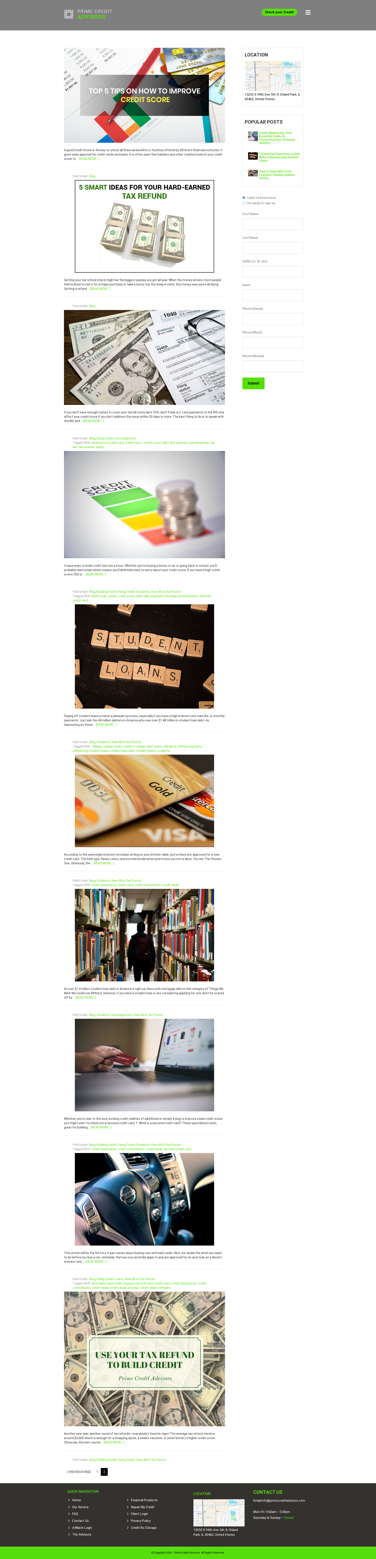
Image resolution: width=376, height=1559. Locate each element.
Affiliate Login (82, 1528)
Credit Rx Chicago (144, 1528)
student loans (146, 750)
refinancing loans (190, 746)
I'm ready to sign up (261, 203)
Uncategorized (125, 438)
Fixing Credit (105, 438)
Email (246, 285)
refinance (169, 746)
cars (167, 1283)
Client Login (139, 1514)
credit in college (134, 746)
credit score (152, 442)
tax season (86, 447)
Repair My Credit (142, 1507)
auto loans (99, 1283)
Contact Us (80, 1521)
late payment (179, 442)
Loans (119, 1279)
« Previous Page (79, 1472)
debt (165, 442)
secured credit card (177, 1149)
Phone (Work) (252, 332)
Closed (288, 1517)
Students (142, 591)
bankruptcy (99, 442)
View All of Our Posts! (166, 591)
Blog (92, 176)
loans (158, 746)
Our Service (80, 1507)
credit (112, 596)
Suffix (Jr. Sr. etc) (254, 261)
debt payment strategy (160, 596)
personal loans (188, 596)
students (163, 750)
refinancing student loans (91, 750)
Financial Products (144, 1500)
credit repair (170, 885)
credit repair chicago (124, 1287)
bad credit (115, 1283)
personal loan (199, 442)
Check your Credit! (279, 12)
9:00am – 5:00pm (278, 1512)
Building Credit (107, 591)
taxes (100, 447)
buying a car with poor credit (143, 1283)
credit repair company (155, 1287)
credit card (116, 442)
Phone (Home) (252, 308)
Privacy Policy (141, 1521)
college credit (112, 746)
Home (76, 1500)
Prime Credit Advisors (96, 15)
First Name (250, 214)
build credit (99, 596)
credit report (134, 442)
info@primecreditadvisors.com (283, 1500)
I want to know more (261, 197)
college (97, 746)
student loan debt (122, 750)
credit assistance (104, 885)
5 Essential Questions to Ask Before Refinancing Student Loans (279, 157)
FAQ (75, 1514)
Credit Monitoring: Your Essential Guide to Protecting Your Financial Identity (277, 138)
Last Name (250, 237)
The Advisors (81, 1534)
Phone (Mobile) (253, 356)
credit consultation (147, 885)
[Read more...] (89, 159)
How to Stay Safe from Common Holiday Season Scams (277, 175)
